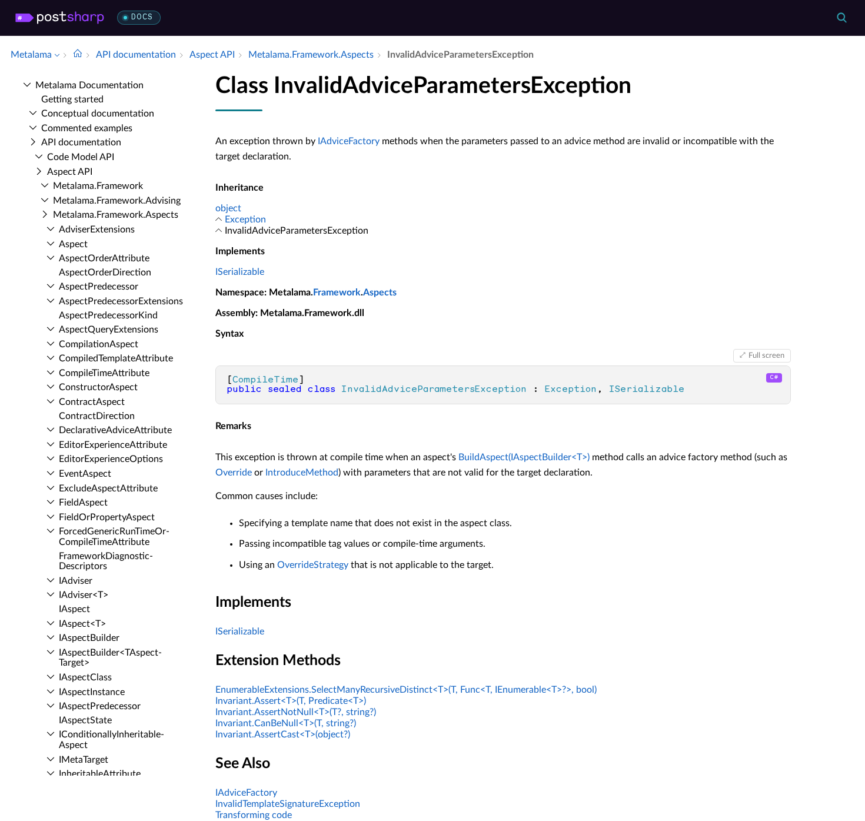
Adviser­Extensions (97, 229)
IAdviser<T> (83, 595)
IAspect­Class (85, 677)
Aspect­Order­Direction (105, 272)
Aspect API (69, 172)
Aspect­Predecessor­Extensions (121, 301)
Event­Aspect (85, 473)
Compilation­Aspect (98, 344)
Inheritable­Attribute (100, 774)
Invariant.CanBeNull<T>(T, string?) (285, 723)
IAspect (74, 609)
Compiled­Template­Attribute (116, 358)
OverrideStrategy (312, 565)
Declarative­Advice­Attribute (115, 430)
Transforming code (253, 815)
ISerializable (239, 272)
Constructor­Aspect (98, 387)
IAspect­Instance (92, 692)
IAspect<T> (82, 624)
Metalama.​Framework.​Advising (117, 200)
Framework (337, 292)
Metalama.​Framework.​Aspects (115, 215)
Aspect (73, 244)
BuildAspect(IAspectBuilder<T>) (524, 457)
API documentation (81, 142)
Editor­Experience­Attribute (113, 445)
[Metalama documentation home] (77, 54)
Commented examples (86, 128)
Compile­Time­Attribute (104, 373)
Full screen (766, 355)
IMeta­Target (83, 760)
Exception (245, 219)
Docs (142, 17)
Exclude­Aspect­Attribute (108, 488)
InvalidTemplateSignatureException (287, 804)
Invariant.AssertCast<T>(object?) (282, 734)
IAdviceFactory (349, 141)
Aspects (380, 292)
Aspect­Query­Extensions (108, 329)
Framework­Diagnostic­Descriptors (106, 561)
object (228, 208)
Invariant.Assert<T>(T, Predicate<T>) (290, 701)
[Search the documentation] (841, 17)
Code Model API (80, 157)
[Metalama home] (60, 17)
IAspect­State (85, 720)
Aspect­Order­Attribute (104, 258)
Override (233, 472)
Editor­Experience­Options (111, 459)
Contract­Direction (97, 416)
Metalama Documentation (89, 85)
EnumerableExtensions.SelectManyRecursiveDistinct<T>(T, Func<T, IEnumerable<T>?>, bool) (406, 689)
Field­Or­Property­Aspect (107, 517)
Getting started (72, 99)
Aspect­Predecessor (98, 286)
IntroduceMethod (301, 472)
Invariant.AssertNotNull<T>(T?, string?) (295, 712)
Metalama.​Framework (98, 186)
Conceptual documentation (97, 113)
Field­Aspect (83, 502)
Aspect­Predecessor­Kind (108, 315)
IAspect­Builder (89, 638)
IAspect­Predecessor (100, 706)
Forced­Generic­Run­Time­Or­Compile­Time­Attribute (114, 537)
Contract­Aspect (92, 402)
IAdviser (75, 581)
